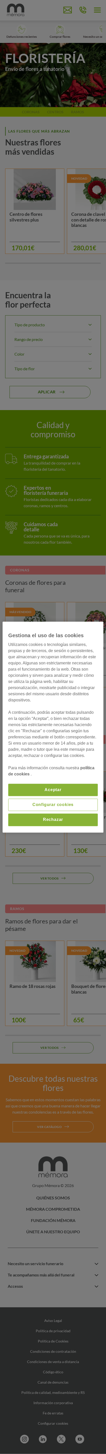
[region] (53, 727)
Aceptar (53, 790)
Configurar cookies (53, 804)
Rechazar (53, 820)
